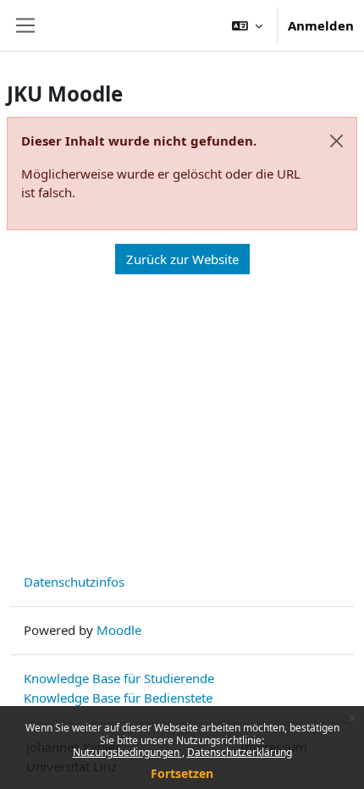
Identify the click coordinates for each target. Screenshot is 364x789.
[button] (247, 25)
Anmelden (321, 25)
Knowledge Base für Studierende (119, 678)
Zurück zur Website (182, 259)
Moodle (119, 629)
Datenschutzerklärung (239, 752)
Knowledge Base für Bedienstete (118, 697)
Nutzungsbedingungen (127, 752)
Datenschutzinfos (74, 581)
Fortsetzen (182, 773)
